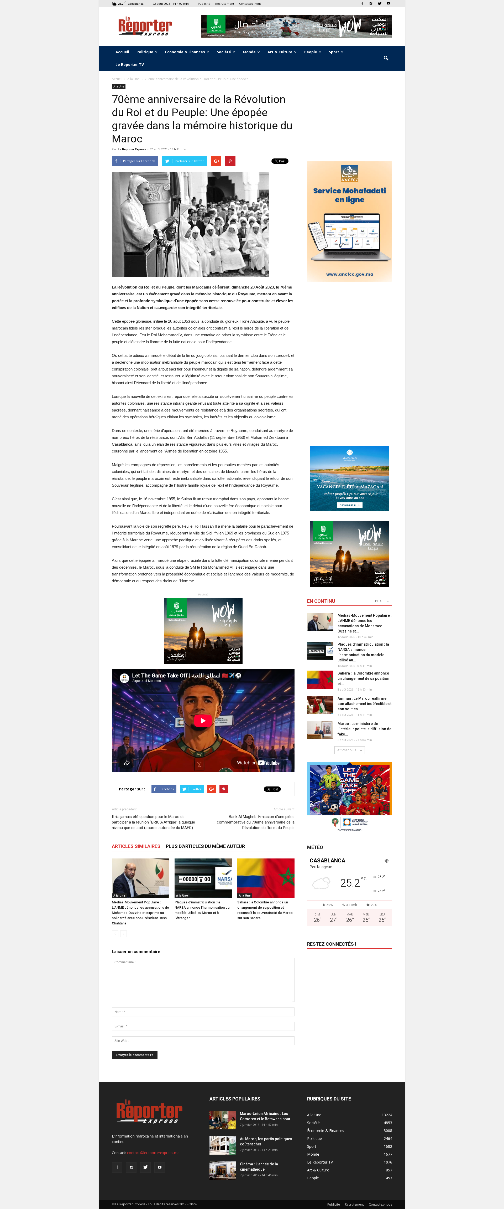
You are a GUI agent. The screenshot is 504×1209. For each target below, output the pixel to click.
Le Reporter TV (130, 64)
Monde (249, 51)
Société (224, 51)
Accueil (122, 51)
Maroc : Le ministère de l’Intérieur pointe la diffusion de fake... (364, 729)
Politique (144, 51)
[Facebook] (362, 3)
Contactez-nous (250, 4)
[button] (386, 58)
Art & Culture (279, 51)
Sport (334, 51)
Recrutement (224, 4)
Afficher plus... (347, 750)
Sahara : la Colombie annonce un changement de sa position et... (363, 678)
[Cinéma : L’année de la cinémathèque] (222, 1170)
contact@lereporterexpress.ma (153, 1152)
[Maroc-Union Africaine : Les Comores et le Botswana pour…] (222, 1120)
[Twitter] (380, 3)
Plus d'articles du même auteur (205, 846)
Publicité (204, 4)
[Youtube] (388, 3)
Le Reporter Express (132, 149)
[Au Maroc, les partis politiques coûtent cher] (222, 1145)
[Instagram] (371, 3)
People (310, 51)
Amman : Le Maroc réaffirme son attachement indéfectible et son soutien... (364, 703)
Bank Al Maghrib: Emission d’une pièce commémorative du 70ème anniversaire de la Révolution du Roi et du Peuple (256, 822)
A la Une (118, 86)
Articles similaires (136, 846)
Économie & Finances (185, 51)
